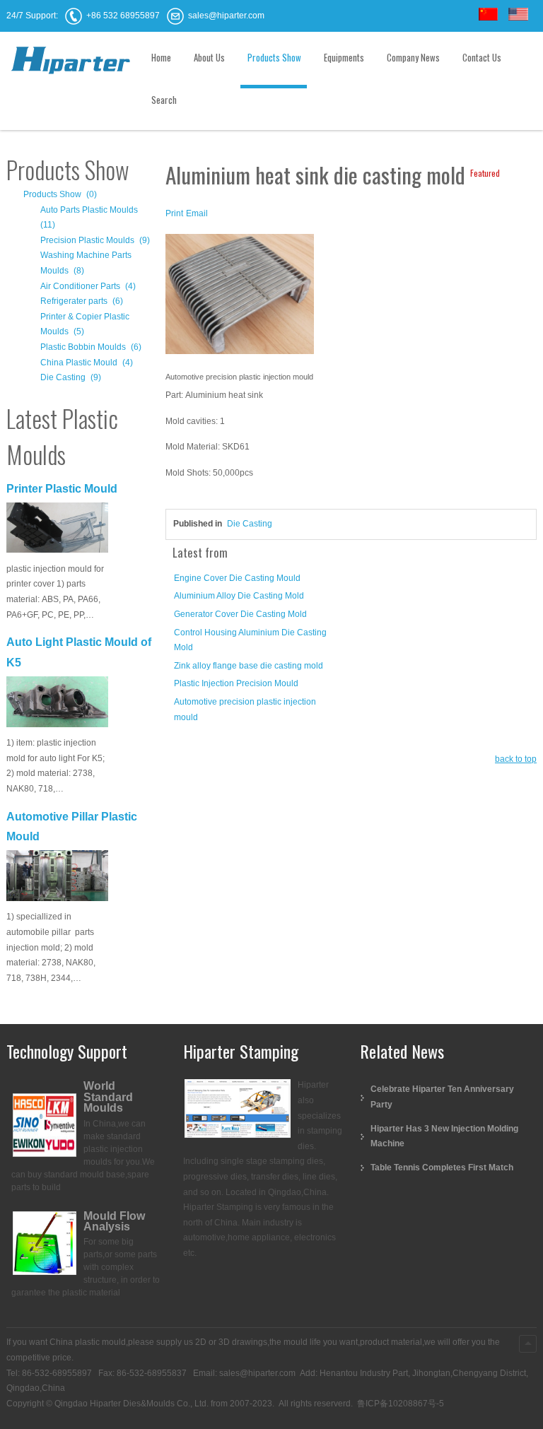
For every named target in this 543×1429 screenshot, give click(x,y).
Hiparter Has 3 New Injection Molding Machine (444, 1136)
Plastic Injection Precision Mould (236, 683)
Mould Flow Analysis (114, 1221)
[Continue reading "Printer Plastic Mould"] (57, 529)
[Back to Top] (528, 1344)
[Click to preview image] (239, 297)
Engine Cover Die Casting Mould (237, 578)
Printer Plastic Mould (61, 489)
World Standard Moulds (108, 1097)
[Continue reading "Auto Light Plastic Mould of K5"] (57, 703)
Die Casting (249, 524)
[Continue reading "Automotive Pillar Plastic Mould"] (57, 877)
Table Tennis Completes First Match (441, 1167)
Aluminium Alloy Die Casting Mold (239, 596)
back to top (516, 759)
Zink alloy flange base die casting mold (248, 666)
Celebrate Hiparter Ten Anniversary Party (442, 1097)
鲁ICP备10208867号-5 (399, 1404)
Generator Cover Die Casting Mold (240, 614)
